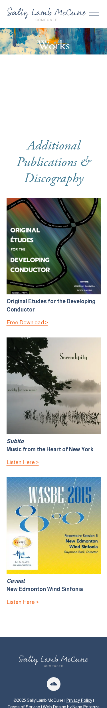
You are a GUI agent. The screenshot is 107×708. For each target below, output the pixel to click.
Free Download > (27, 322)
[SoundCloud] (53, 684)
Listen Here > (23, 462)
